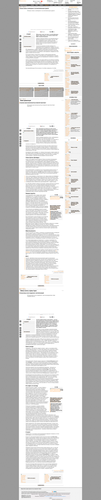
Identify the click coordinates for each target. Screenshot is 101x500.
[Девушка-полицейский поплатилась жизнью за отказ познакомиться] (67, 57)
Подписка (36, 2)
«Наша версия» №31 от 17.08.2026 (58, 271)
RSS (52, 491)
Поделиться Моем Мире (20, 39)
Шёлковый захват (79, 3)
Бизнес (51, 5)
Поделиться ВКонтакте (20, 36)
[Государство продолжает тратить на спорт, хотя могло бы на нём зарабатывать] (47, 279)
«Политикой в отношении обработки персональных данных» (55, 496)
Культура (59, 5)
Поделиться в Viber (20, 47)
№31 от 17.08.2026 (37, 1)
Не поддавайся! (26, 140)
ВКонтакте (54, 491)
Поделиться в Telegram (20, 49)
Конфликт (41, 5)
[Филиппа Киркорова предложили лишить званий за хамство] (67, 92)
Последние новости (73, 7)
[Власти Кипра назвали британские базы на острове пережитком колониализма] (56, 200)
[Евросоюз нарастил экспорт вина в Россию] (23, 277)
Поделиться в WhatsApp (20, 45)
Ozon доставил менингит (27, 46)
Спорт (55, 5)
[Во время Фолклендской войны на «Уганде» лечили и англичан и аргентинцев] (47, 77)
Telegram (53, 491)
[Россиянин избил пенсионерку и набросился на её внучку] (67, 65)
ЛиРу (56, 491)
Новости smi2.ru (22, 288)
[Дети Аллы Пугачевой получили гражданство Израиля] (67, 73)
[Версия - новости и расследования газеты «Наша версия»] (26, 2)
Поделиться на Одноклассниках (20, 43)
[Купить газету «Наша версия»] (34, 1)
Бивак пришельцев (27, 331)
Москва (64, 5)
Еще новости (73, 43)
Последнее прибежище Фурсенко (67, 3)
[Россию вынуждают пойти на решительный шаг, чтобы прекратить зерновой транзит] (67, 131)
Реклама (40, 2)
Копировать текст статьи (20, 51)
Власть (37, 5)
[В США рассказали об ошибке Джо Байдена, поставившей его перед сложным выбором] (67, 83)
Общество (46, 5)
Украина (32, 5)
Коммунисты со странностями (56, 3)
